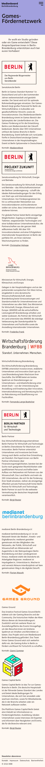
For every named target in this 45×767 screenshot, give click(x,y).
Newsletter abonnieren (11, 756)
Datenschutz (25, 760)
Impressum (14, 760)
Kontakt (5, 760)
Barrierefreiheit (37, 760)
